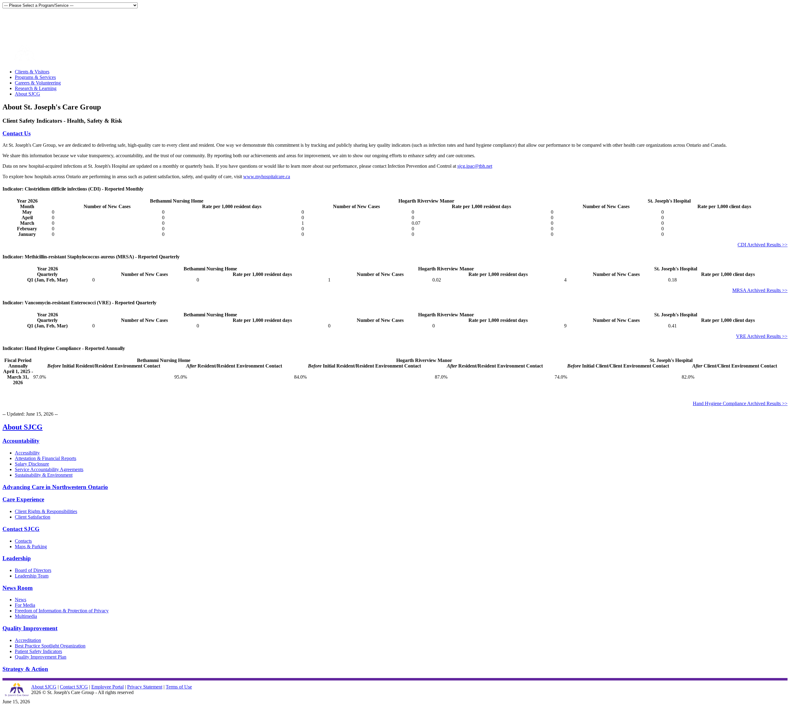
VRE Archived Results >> (762, 336)
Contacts (23, 541)
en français (13, 21)
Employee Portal (107, 686)
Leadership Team (31, 575)
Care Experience (23, 499)
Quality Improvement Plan (40, 657)
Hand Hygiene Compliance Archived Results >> (740, 403)
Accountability (21, 441)
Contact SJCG (21, 529)
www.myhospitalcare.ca (266, 176)
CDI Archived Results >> (763, 244)
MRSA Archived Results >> (760, 290)
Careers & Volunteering (38, 82)
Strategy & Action (25, 669)
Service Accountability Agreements (49, 469)
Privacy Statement (144, 686)
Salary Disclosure (32, 464)
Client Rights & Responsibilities (46, 511)
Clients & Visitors (32, 71)
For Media (25, 605)
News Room (17, 588)
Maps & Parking (31, 546)
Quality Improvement (29, 628)
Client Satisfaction (32, 517)
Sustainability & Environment (44, 475)
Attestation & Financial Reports (45, 458)
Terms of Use (179, 686)
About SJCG (27, 94)
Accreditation (28, 640)
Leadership (16, 558)
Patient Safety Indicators (38, 651)
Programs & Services (35, 77)
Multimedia (26, 616)
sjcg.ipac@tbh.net (474, 166)
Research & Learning (35, 88)
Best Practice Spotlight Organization (50, 645)
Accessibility (27, 452)
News (20, 599)
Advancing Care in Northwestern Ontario (55, 487)
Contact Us (16, 133)
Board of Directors (33, 570)
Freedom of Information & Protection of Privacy (62, 610)
